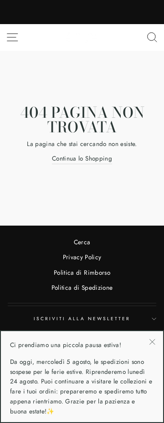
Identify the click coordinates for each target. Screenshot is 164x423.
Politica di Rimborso (82, 272)
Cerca (82, 242)
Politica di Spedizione (82, 287)
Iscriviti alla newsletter (82, 318)
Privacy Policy (82, 257)
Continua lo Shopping (82, 158)
